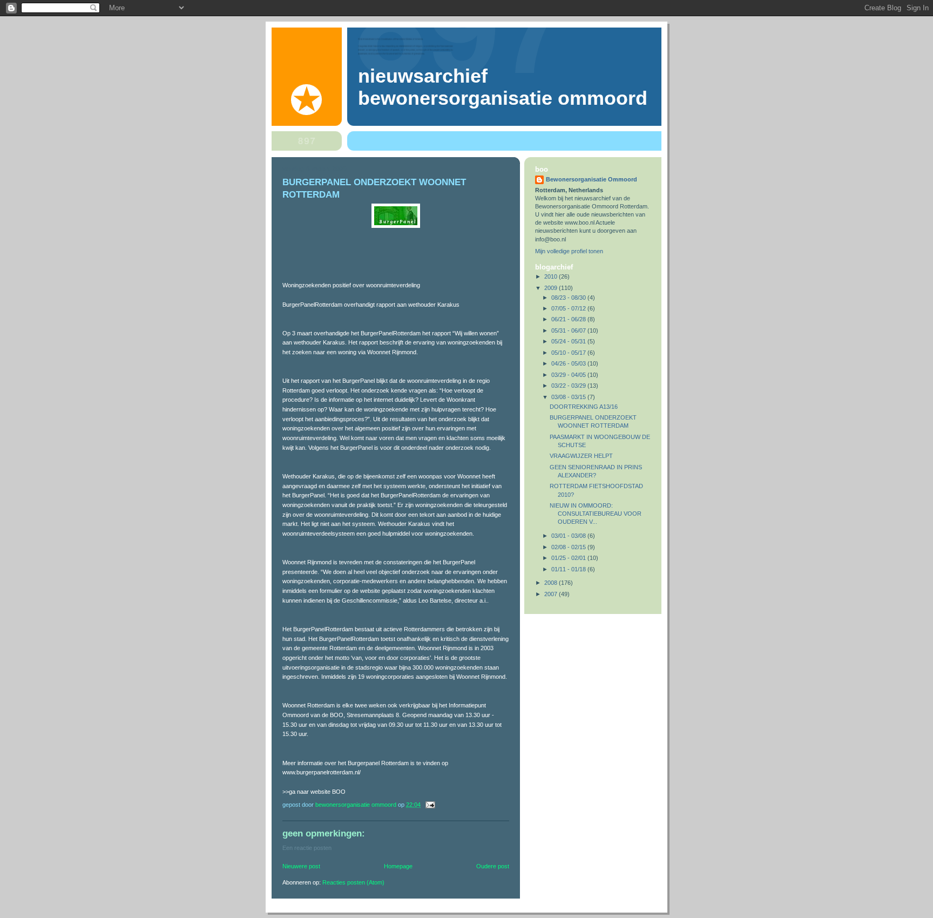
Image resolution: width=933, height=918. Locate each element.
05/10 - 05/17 (569, 352)
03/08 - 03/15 (569, 397)
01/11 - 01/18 (569, 569)
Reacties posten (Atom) (353, 882)
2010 (551, 276)
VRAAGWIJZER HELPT (581, 456)
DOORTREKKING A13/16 (584, 406)
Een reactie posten (307, 848)
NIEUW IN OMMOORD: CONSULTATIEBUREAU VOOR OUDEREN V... (595, 513)
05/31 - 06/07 (569, 330)
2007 (551, 594)
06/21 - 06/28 (569, 319)
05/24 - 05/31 (569, 341)
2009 (551, 288)
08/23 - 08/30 (569, 297)
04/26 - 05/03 (569, 363)
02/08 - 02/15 (569, 547)
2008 (551, 582)
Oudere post (492, 866)
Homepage (398, 866)
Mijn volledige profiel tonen (569, 251)
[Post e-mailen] (429, 804)
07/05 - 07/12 (569, 308)
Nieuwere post (301, 866)
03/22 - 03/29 (569, 385)
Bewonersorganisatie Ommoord (591, 179)
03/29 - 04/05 (569, 375)
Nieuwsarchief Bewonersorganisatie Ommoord (502, 87)
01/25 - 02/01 (569, 558)
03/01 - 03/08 (569, 535)
